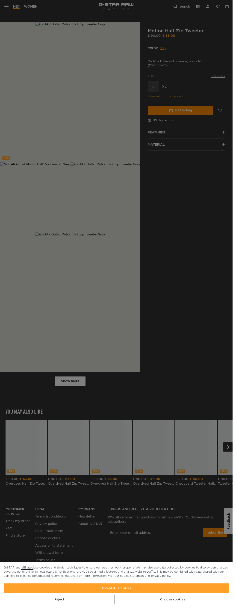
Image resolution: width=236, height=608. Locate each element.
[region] (116, 585)
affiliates (27, 567)
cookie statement (132, 575)
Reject (59, 599)
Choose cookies (172, 599)
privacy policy (160, 575)
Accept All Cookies (116, 588)
